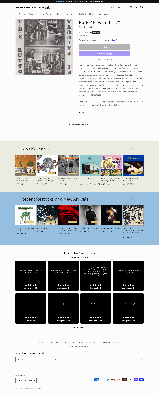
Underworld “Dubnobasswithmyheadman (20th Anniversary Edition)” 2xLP (133, 231)
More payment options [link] (104, 59)
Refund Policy (95, 342)
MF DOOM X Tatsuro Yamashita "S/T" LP (22, 180)
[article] (30, 276)
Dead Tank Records (26, 388)
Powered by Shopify (38, 388)
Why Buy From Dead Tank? (79, 346)
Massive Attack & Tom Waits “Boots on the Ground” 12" (68, 229)
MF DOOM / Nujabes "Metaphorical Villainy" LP (46, 180)
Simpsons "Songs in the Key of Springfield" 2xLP (110, 180)
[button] (21, 14)
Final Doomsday (86, 27)
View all (135, 149)
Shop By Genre (43, 342)
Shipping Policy (82, 342)
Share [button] (83, 112)
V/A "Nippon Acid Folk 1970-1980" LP (67, 180)
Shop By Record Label (59, 342)
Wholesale (116, 342)
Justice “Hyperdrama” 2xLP (110, 228)
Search (71, 342)
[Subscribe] (54, 359)
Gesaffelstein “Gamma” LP (89, 228)
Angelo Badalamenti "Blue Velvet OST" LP (132, 180)
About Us (106, 342)
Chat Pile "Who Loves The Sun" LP (88, 180)
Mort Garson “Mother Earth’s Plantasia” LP (25, 229)
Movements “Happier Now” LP (47, 228)
